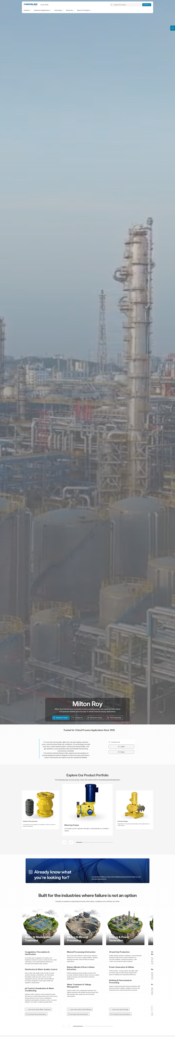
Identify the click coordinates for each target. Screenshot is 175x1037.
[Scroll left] (64, 842)
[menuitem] (28, 10)
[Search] (111, 4)
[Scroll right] (71, 842)
